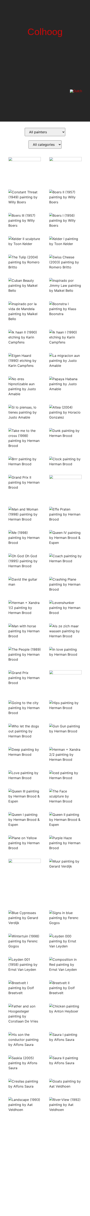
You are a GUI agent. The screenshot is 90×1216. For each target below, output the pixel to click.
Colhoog (45, 31)
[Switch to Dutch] (76, 91)
